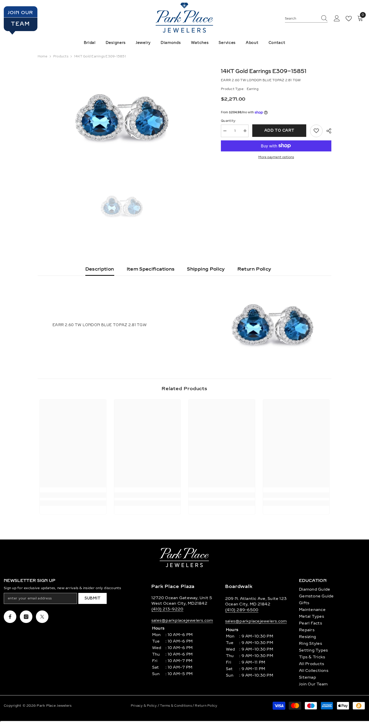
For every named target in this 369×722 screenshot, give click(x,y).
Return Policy (254, 269)
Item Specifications (151, 269)
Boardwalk (239, 586)
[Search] (306, 19)
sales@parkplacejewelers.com (182, 620)
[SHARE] (327, 131)
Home (42, 56)
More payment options (276, 157)
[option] (122, 117)
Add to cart (279, 130)
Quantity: (228, 120)
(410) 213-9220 (167, 609)
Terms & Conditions (176, 705)
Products (60, 56)
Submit (92, 598)
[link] (73, 495)
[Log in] (337, 19)
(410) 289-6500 (241, 610)
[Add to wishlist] (316, 130)
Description (99, 269)
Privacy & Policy (144, 705)
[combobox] (301, 18)
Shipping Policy (206, 269)
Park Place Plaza (173, 586)
